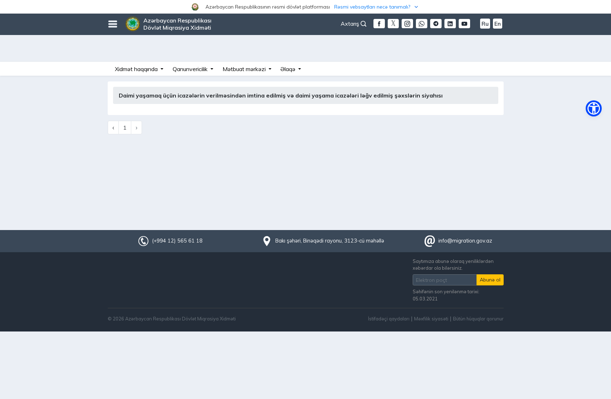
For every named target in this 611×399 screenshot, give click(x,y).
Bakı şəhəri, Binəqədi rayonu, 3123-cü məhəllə (329, 241)
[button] (305, 7)
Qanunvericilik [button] (191, 69)
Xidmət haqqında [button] (137, 69)
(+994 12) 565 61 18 (177, 241)
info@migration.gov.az (465, 241)
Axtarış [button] (351, 23)
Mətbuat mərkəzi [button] (245, 69)
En (497, 23)
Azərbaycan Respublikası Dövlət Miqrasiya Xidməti (177, 24)
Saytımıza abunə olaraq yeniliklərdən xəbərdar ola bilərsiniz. (453, 264)
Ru (485, 23)
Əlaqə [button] (288, 69)
